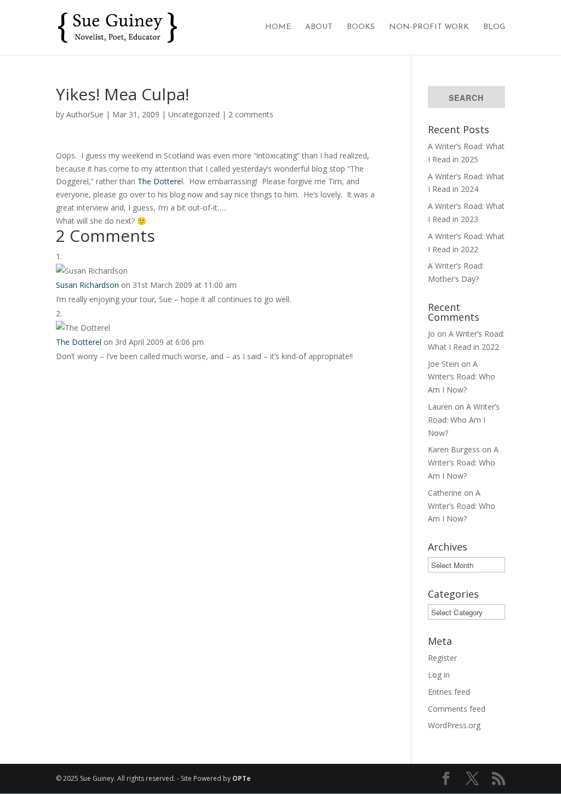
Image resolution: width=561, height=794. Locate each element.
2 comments (250, 114)
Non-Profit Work (429, 27)
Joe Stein (443, 364)
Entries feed (449, 692)
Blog (494, 27)
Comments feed (456, 709)
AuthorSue (85, 114)
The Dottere (159, 181)
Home (278, 27)
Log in (439, 675)
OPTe (241, 778)
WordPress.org (454, 725)
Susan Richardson (87, 285)
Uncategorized (194, 114)
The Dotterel (78, 342)
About (319, 27)
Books (361, 27)
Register (442, 658)
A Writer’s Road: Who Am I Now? (461, 377)
